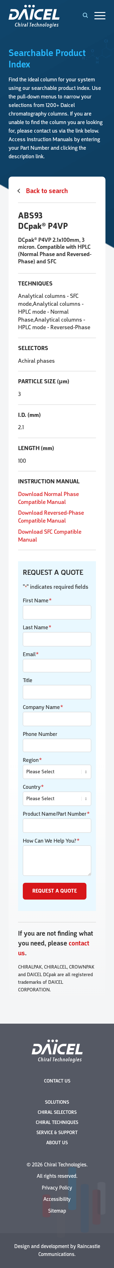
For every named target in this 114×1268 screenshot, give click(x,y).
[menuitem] (96, 16)
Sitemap (57, 1211)
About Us (57, 1143)
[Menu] (96, 16)
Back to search (47, 190)
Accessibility (57, 1199)
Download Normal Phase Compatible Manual (48, 498)
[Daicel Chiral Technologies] (47, 16)
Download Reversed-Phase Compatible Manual (51, 516)
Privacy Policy (57, 1187)
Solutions (57, 1102)
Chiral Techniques (57, 1123)
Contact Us (57, 1081)
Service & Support (57, 1133)
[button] (81, 15)
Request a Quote (54, 891)
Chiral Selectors (57, 1112)
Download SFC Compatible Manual (49, 535)
